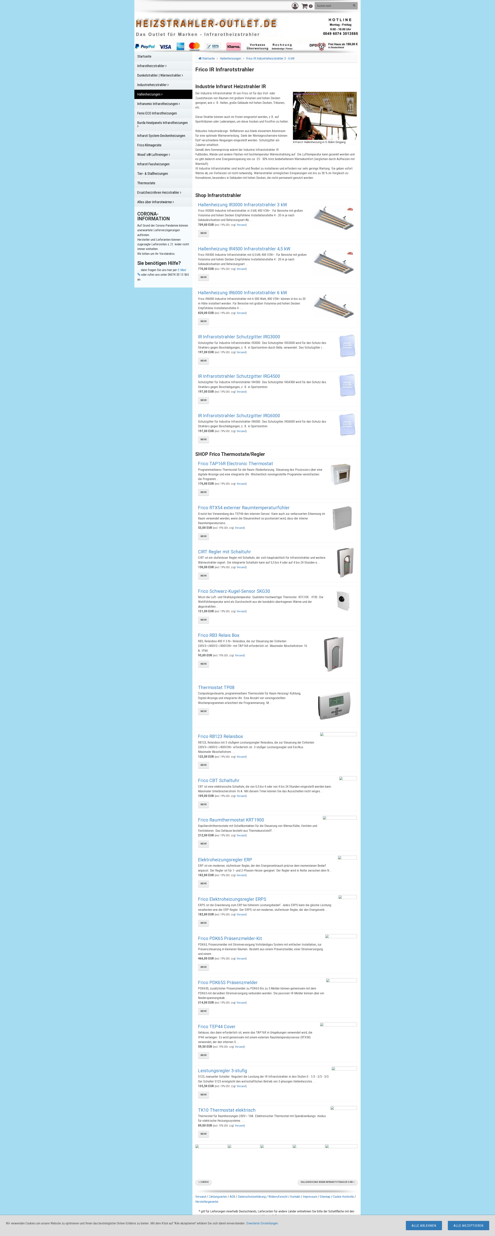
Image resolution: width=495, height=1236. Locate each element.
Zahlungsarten (218, 1196)
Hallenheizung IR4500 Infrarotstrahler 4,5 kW (244, 249)
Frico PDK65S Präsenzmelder (228, 982)
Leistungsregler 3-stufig (222, 1070)
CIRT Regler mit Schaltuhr (224, 551)
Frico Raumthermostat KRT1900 (231, 820)
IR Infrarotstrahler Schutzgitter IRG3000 (239, 336)
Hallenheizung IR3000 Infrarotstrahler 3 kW (242, 204)
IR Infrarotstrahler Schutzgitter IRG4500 (239, 376)
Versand (241, 225)
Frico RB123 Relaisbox (220, 736)
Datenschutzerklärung (252, 1196)
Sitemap (325, 1196)
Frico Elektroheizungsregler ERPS (232, 899)
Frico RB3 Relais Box (218, 635)
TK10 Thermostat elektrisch (227, 1110)
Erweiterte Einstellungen (262, 1223)
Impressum (310, 1196)
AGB (232, 1196)
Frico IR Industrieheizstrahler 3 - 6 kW (270, 58)
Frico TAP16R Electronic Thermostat (235, 463)
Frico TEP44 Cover (217, 1026)
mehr (204, 233)
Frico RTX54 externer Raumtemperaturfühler (244, 507)
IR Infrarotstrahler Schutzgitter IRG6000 (239, 415)
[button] (295, 6)
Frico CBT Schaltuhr (218, 780)
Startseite (208, 58)
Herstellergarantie (206, 1202)
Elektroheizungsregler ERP (225, 859)
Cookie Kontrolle (343, 1196)
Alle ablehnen (424, 1225)
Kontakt (295, 1196)
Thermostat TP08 (216, 687)
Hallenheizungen (230, 58)
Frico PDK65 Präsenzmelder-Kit (230, 938)
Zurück (204, 1182)
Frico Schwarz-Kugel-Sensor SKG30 (234, 591)
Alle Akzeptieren (468, 1225)
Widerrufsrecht (278, 1196)
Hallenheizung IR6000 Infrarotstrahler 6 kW (242, 292)
